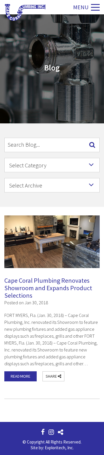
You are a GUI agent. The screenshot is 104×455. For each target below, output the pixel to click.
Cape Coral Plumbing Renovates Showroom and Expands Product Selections (48, 287)
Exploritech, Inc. (59, 447)
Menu (80, 7)
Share (52, 376)
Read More (20, 376)
